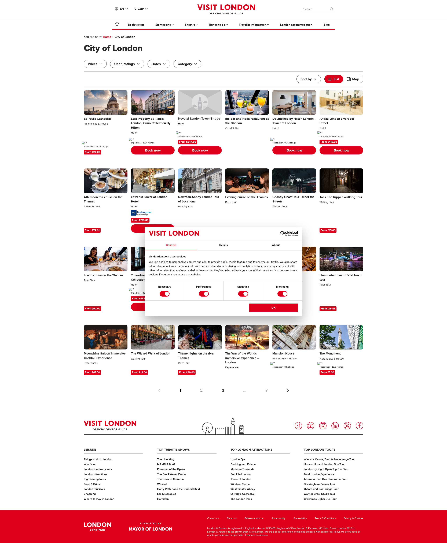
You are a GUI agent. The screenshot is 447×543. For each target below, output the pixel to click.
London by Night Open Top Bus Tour (326, 469)
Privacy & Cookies (353, 518)
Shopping (90, 494)
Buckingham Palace (243, 464)
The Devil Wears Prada (171, 474)
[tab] (334, 79)
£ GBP (139, 8)
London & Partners (97, 526)
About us (232, 518)
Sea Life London (240, 474)
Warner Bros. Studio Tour (319, 494)
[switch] (204, 294)
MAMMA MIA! (166, 464)
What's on (90, 464)
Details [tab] (223, 244)
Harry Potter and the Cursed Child (178, 489)
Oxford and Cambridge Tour (321, 489)
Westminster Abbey (242, 489)
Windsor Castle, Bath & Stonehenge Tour (329, 459)
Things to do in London (98, 459)
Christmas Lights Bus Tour (320, 499)
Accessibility (300, 518)
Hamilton (163, 499)
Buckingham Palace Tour (319, 484)
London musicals (94, 489)
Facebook (359, 425)
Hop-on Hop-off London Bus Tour (324, 464)
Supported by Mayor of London (150, 526)
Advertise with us (254, 518)
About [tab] (276, 244)
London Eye (237, 459)
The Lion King (165, 459)
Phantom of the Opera (171, 469)
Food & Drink (92, 484)
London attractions (95, 474)
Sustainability (278, 518)
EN (122, 8)
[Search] (332, 8)
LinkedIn (335, 425)
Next (288, 390)
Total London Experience (319, 474)
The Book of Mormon (170, 479)
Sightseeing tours (95, 479)
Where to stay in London (99, 499)
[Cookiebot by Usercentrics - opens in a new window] (283, 233)
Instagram (323, 425)
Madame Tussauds (242, 469)
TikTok (298, 425)
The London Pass (241, 499)
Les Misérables (166, 494)
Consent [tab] (171, 244)
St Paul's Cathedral (242, 494)
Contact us (213, 518)
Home (107, 37)
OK (274, 307)
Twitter (347, 425)
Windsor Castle (240, 484)
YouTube (310, 425)
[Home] (117, 24)
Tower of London (240, 479)
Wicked (162, 484)
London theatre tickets (98, 469)
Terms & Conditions (325, 518)
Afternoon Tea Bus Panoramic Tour (325, 479)
